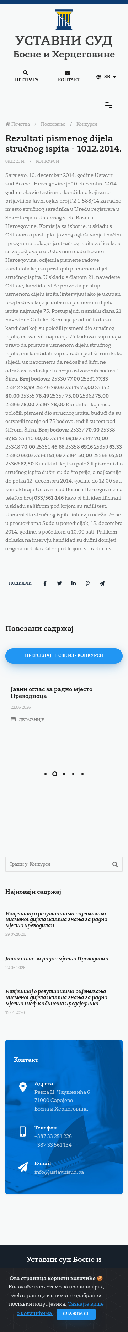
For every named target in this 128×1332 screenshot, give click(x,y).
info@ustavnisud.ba (59, 1172)
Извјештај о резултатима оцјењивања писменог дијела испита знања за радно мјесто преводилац (56, 920)
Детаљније (31, 720)
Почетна (20, 124)
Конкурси (86, 124)
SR (107, 77)
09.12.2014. (16, 162)
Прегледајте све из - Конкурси (64, 656)
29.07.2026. (15, 935)
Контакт (69, 80)
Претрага (27, 80)
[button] (45, 774)
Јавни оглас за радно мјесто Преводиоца (56, 958)
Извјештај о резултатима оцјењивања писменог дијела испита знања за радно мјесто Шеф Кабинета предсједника (56, 997)
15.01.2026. (15, 1013)
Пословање (53, 124)
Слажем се (76, 1314)
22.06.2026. (21, 708)
